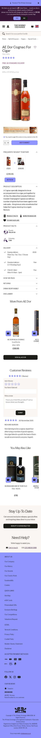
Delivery (7, 248)
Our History (8, 566)
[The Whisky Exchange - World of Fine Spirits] (20, 26)
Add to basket (8, 333)
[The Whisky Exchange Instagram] (14, 677)
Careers (7, 585)
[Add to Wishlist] (35, 47)
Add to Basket (24, 143)
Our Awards (9, 571)
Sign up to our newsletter (20, 526)
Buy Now (10, 180)
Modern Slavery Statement (14, 644)
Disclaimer (8, 294)
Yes (17, 18)
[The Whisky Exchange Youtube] (19, 677)
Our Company (9, 562)
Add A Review (9, 381)
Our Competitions (11, 614)
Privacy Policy (9, 634)
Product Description (12, 187)
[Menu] (3, 26)
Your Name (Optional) (11, 387)
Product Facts (9, 226)
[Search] (4, 33)
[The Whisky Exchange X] (10, 677)
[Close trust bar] (38, 3)
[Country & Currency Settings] (37, 26)
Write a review (9, 396)
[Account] (8, 26)
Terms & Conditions (11, 630)
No (24, 18)
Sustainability (9, 580)
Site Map (7, 596)
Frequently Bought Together (16, 152)
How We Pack (9, 278)
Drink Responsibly (11, 289)
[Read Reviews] (14, 58)
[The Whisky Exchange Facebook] (6, 677)
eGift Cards (8, 600)
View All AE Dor (20, 357)
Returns (6, 283)
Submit (20, 413)
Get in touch (13, 548)
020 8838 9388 (30, 548)
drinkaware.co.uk (26, 733)
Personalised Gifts (11, 605)
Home (4, 39)
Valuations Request (11, 619)
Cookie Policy (9, 639)
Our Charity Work (11, 576)
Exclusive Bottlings (11, 610)
